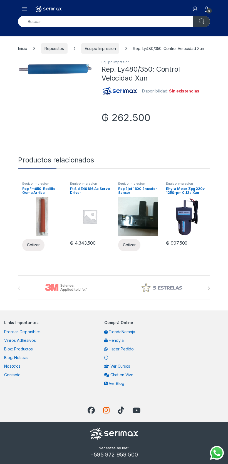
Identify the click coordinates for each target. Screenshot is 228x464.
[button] (88, 65)
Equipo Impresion (100, 48)
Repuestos (54, 48)
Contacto (12, 374)
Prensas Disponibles (22, 331)
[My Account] (195, 9)
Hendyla (116, 340)
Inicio (22, 48)
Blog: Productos (18, 349)
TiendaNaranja (121, 331)
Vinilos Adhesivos (20, 340)
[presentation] (208, 288)
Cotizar (33, 244)
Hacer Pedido (121, 349)
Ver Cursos (119, 366)
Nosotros (12, 366)
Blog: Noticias (16, 357)
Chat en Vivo (121, 374)
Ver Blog (116, 383)
